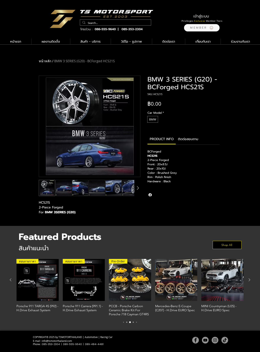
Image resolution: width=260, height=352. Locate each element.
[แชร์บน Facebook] (150, 194)
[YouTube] (205, 340)
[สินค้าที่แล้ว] (10, 279)
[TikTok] (224, 340)
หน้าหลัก (45, 61)
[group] (130, 288)
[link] (162, 139)
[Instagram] (215, 340)
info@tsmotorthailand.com (57, 340)
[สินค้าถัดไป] (249, 279)
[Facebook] (195, 340)
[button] (202, 27)
